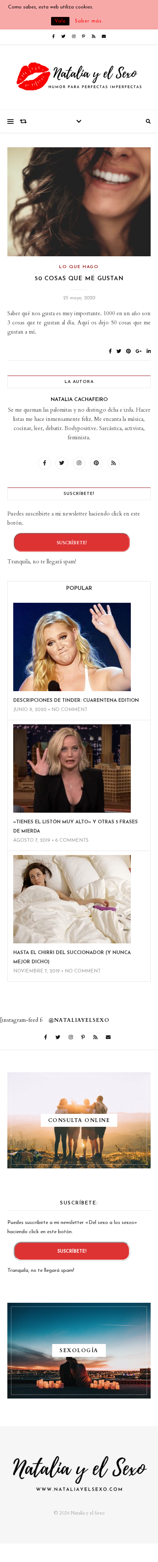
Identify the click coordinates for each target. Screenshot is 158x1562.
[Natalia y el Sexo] (79, 77)
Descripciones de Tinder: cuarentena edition (76, 700)
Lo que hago (79, 267)
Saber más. (89, 21)
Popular (79, 588)
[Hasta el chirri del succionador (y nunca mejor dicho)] (72, 899)
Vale (60, 21)
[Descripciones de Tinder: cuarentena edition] (72, 647)
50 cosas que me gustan (79, 279)
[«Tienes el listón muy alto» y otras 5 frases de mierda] (72, 768)
